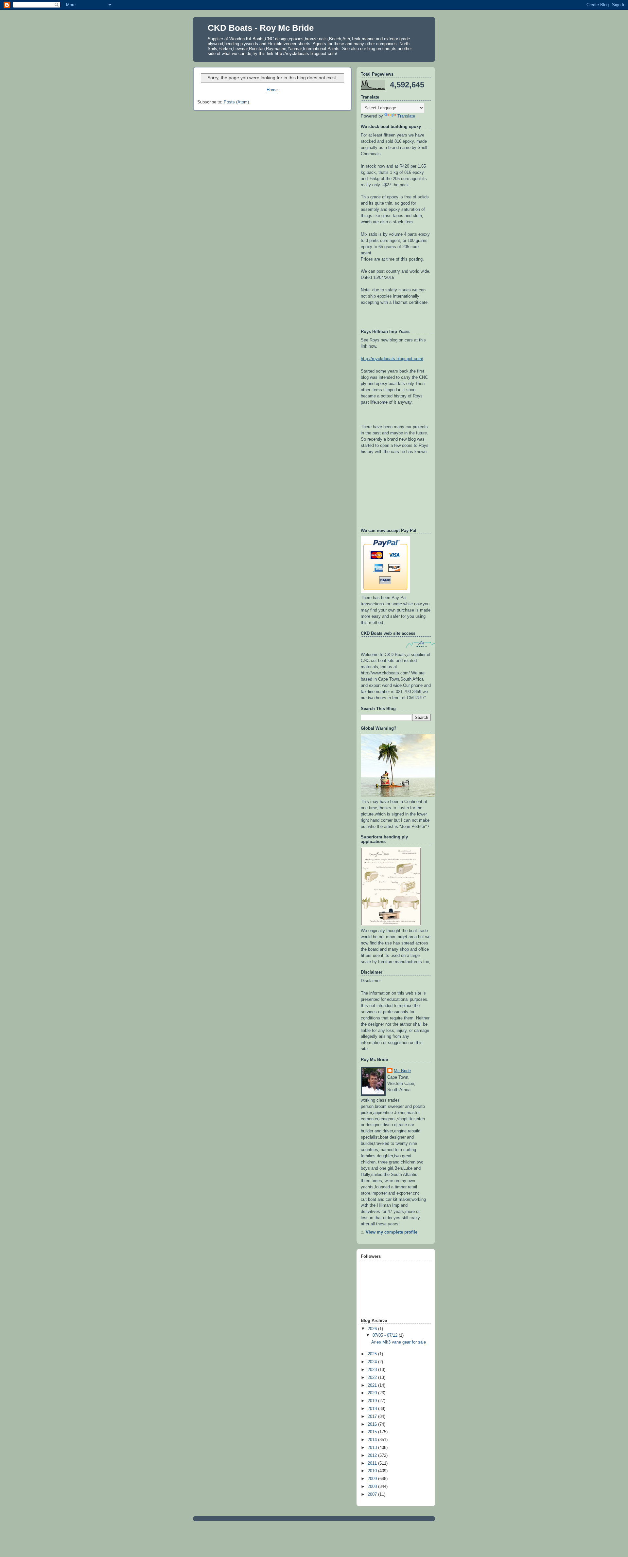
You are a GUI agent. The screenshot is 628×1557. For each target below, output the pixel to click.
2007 (373, 1494)
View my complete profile (391, 1232)
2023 (373, 1369)
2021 (373, 1385)
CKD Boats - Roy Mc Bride (261, 28)
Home (272, 90)
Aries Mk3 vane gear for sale (398, 1342)
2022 (373, 1377)
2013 (373, 1447)
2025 (373, 1354)
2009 (373, 1478)
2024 (373, 1362)
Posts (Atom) (236, 102)
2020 (373, 1393)
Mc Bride (402, 1071)
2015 (373, 1432)
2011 (373, 1463)
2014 (373, 1440)
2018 (373, 1408)
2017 (373, 1416)
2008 (373, 1486)
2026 (373, 1329)
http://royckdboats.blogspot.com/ (392, 359)
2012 (373, 1455)
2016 (373, 1424)
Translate (406, 116)
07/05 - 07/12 (386, 1335)
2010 (373, 1471)
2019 (373, 1401)
